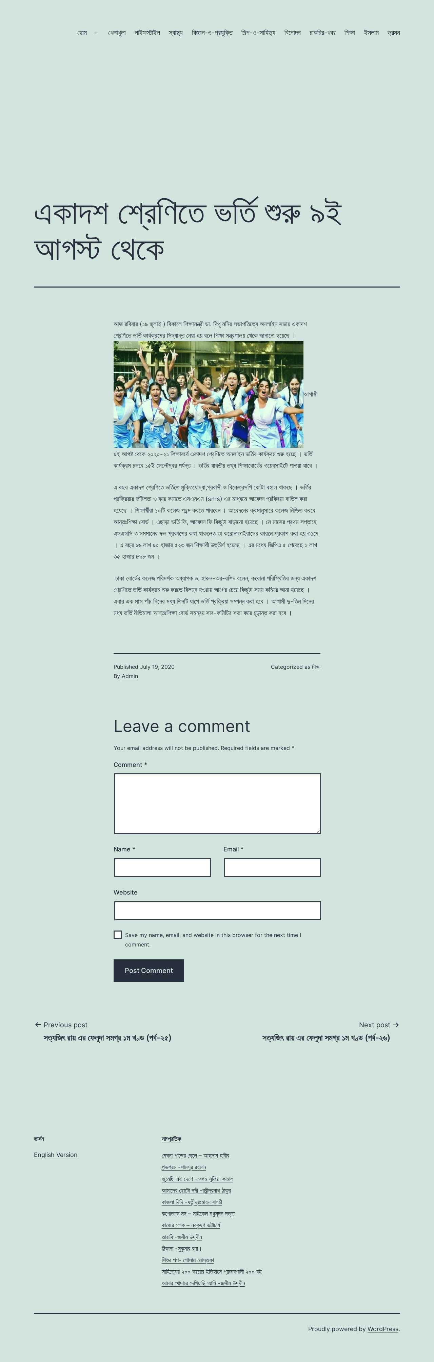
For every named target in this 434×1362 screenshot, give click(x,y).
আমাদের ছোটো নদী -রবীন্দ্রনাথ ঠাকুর (196, 1190)
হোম (82, 33)
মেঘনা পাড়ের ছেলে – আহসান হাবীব (195, 1155)
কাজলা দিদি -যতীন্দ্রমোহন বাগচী (192, 1201)
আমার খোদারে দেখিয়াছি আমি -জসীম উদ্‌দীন (203, 1283)
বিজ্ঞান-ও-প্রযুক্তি (212, 33)
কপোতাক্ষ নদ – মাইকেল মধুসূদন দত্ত (198, 1213)
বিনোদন (292, 33)
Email (233, 849)
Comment (130, 764)
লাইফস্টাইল (147, 33)
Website (126, 892)
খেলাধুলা (117, 33)
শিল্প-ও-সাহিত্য (258, 33)
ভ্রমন (394, 33)
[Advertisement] (217, 102)
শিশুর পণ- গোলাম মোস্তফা (188, 1260)
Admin (130, 676)
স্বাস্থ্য (176, 33)
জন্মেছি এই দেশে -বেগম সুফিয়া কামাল (197, 1178)
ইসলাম (371, 33)
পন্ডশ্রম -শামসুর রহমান (184, 1167)
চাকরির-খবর (323, 33)
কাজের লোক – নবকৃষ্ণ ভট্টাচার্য (191, 1225)
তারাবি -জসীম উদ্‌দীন (182, 1236)
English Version (56, 1154)
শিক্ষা (349, 33)
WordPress (383, 1328)
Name (124, 849)
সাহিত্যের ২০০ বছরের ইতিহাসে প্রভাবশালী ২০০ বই (212, 1271)
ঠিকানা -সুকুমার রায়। (182, 1248)
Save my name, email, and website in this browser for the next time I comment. (213, 939)
